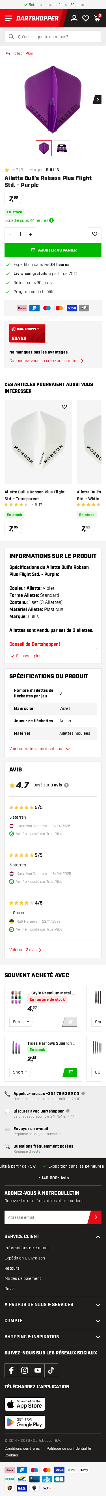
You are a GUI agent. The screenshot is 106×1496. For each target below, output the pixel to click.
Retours (12, 1268)
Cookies (11, 1455)
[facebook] (11, 1370)
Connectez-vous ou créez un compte (42, 360)
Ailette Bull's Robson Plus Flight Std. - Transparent (34, 496)
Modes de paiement (23, 1278)
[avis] (66, 785)
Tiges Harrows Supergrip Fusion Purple (51, 1043)
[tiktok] (51, 1370)
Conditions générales (22, 1448)
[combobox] (56, 37)
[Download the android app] (25, 1422)
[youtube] (38, 1370)
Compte (14, 1321)
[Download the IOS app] (25, 1404)
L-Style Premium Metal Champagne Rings (52, 993)
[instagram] (24, 1370)
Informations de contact (27, 1248)
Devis (9, 1288)
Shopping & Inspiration (32, 1337)
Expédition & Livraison (25, 1258)
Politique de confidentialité (69, 1448)
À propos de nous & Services (39, 1305)
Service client (22, 1237)
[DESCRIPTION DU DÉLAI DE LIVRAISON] (51, 220)
